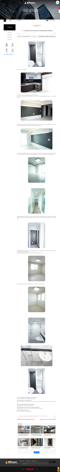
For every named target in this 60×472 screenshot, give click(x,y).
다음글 (48, 419)
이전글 (26, 419)
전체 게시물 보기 (37, 452)
